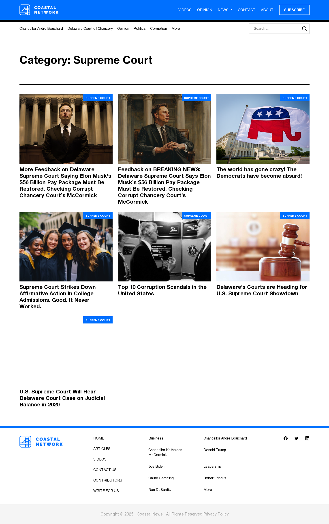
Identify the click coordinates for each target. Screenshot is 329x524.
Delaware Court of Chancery (90, 28)
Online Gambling (161, 478)
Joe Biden (156, 466)
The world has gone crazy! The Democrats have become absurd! (259, 172)
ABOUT (267, 10)
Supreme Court (97, 98)
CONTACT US (105, 470)
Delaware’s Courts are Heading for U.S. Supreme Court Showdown (261, 290)
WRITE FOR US (106, 491)
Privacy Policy (216, 514)
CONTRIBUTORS (107, 480)
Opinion (123, 28)
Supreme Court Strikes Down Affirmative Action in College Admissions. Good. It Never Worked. (57, 296)
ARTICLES (102, 449)
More (175, 28)
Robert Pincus (214, 478)
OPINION (204, 10)
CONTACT (246, 10)
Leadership (212, 466)
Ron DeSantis (159, 490)
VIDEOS (185, 10)
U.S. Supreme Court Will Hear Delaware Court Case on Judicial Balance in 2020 (62, 398)
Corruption (158, 28)
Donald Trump (214, 450)
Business (155, 438)
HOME (98, 438)
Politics (140, 28)
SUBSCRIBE (294, 10)
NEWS (223, 10)
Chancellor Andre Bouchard (41, 28)
